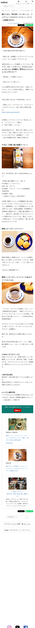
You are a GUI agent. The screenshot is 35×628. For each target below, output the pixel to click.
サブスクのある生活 (14, 23)
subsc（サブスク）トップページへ (17, 530)
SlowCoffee (9, 443)
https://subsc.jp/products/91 (11, 112)
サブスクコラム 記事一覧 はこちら (17, 524)
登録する (17, 410)
